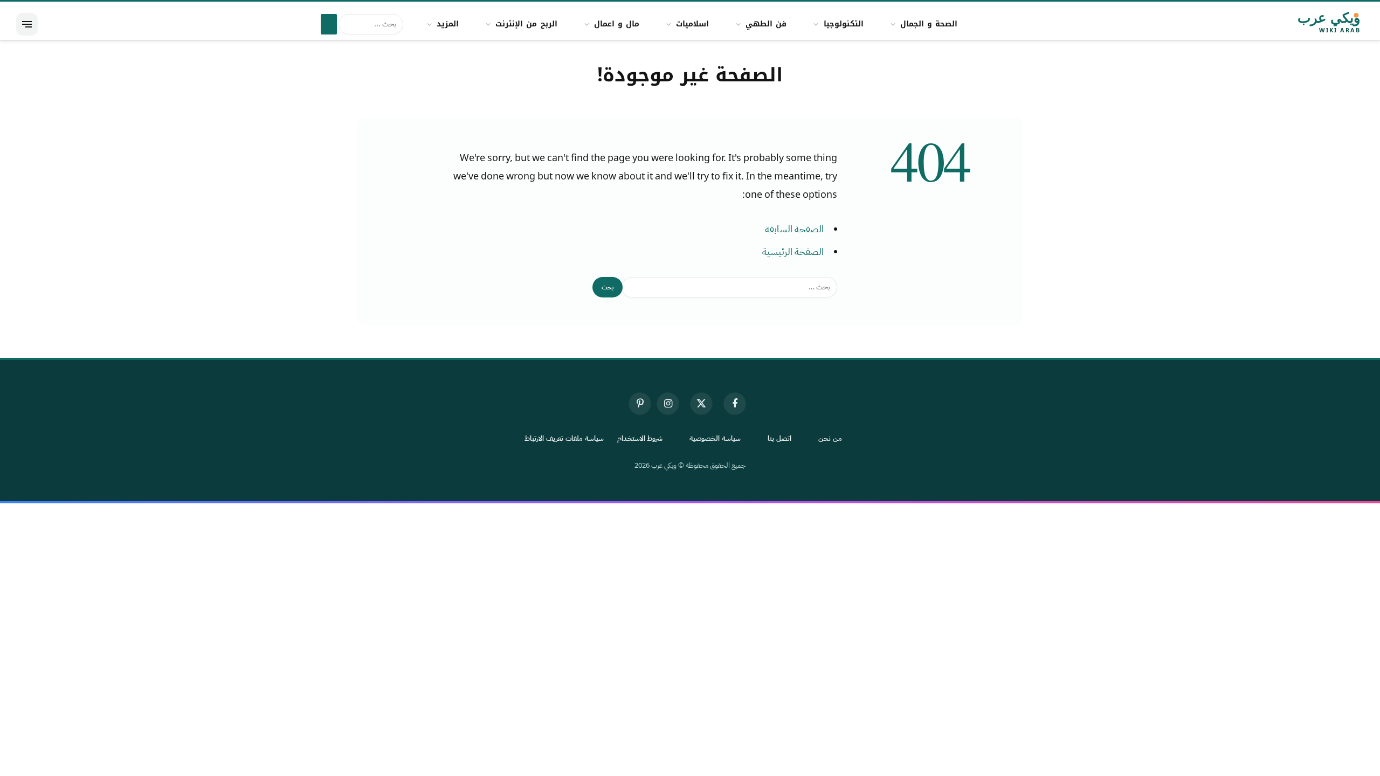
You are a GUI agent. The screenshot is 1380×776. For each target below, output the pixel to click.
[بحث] (329, 24)
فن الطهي (766, 24)
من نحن (830, 438)
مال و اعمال (616, 24)
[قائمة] (27, 24)
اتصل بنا (779, 438)
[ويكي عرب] (1298, 24)
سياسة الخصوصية (715, 438)
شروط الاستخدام (640, 438)
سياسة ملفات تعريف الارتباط (564, 438)
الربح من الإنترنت (526, 24)
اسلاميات (692, 24)
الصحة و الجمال (928, 24)
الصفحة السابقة (794, 229)
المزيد (448, 24)
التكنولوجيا (844, 24)
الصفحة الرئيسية (793, 252)
